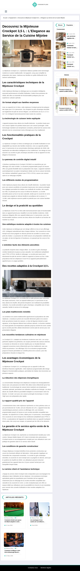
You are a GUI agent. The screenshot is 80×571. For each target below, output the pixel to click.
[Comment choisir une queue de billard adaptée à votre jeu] (14, 509)
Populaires (69, 25)
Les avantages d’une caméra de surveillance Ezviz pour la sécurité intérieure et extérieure (37, 521)
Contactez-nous (33, 568)
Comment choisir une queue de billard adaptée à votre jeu (13, 521)
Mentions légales (46, 568)
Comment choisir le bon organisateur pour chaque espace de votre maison (72, 47)
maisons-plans (9, 518)
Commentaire (60, 29)
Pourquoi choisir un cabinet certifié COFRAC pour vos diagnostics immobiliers (72, 56)
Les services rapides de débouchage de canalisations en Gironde (72, 37)
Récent (60, 25)
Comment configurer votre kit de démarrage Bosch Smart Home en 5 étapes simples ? (12, 551)
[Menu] (6, 11)
